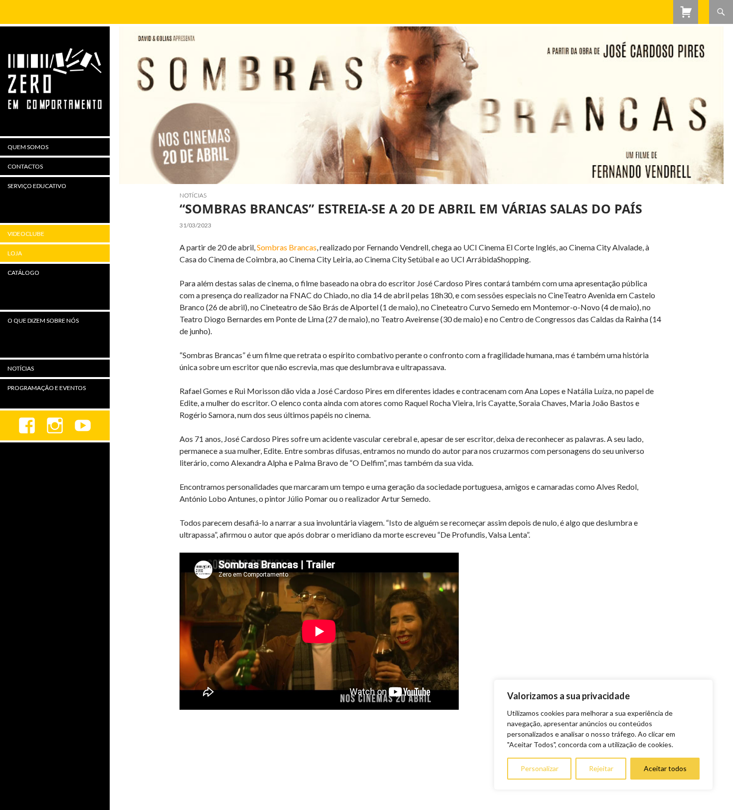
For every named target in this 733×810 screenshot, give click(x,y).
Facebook (27, 425)
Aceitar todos (665, 768)
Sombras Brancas (287, 247)
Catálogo (23, 272)
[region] (603, 734)
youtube (83, 425)
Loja (14, 253)
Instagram (55, 425)
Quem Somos (27, 147)
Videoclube (25, 233)
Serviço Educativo (36, 186)
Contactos (25, 166)
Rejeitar (601, 768)
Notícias (193, 195)
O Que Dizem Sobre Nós (43, 320)
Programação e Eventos (46, 388)
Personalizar (539, 768)
